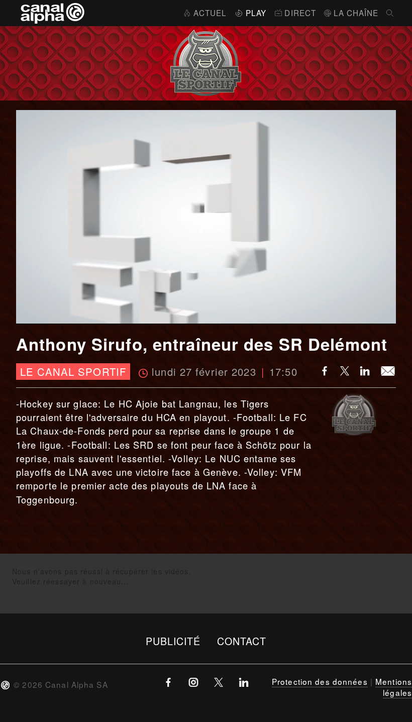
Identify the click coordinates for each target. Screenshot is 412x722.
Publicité (173, 641)
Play (256, 12)
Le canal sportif (73, 371)
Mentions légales (393, 687)
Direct (300, 12)
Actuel (210, 12)
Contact (242, 641)
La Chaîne (356, 12)
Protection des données (320, 681)
